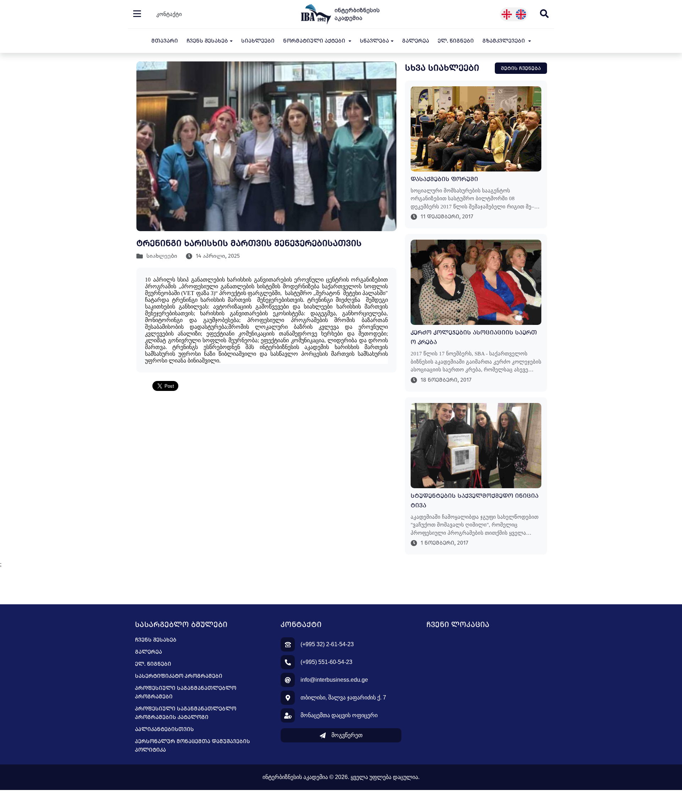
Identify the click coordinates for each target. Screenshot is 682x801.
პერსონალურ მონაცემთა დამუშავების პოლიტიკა (192, 745)
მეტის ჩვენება (521, 68)
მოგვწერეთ (347, 735)
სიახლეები (258, 40)
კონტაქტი (169, 14)
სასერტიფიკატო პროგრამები (178, 675)
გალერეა (415, 40)
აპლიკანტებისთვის (164, 729)
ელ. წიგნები (456, 40)
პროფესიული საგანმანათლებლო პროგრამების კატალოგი (185, 712)
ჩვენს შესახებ (156, 639)
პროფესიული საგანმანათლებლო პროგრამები (185, 692)
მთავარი (164, 40)
